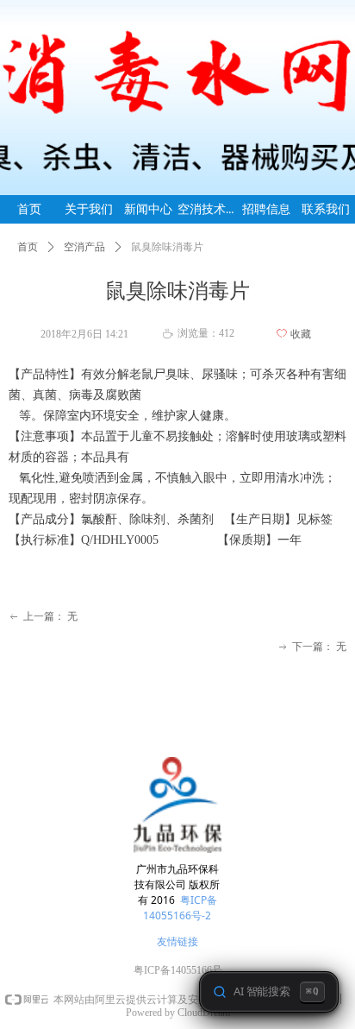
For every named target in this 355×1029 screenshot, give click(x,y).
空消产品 (84, 247)
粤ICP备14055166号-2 (180, 908)
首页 (27, 247)
